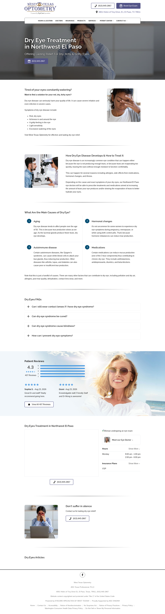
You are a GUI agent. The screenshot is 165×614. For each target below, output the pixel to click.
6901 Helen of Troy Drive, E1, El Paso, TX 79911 (119, 12)
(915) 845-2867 (103, 592)
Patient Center (106, 21)
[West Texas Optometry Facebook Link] (82, 574)
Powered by (67, 601)
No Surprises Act (90, 605)
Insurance (70, 21)
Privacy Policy (127, 605)
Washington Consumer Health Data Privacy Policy (64, 608)
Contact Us (121, 21)
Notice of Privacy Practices (109, 605)
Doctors (59, 21)
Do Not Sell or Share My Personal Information (102, 608)
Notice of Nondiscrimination (70, 605)
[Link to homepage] (46, 8)
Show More (133, 449)
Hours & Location (45, 21)
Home (32, 605)
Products (81, 21)
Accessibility (53, 605)
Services (92, 21)
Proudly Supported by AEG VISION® (106, 601)
